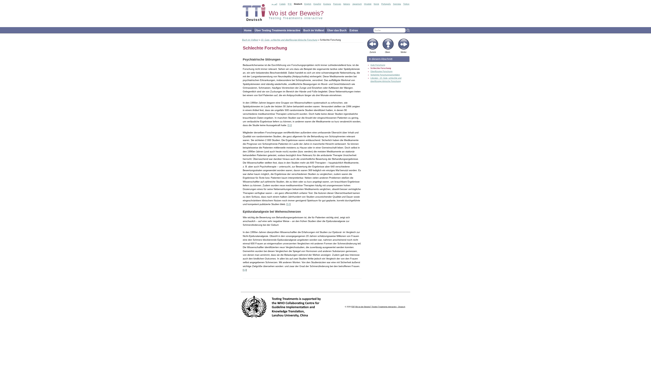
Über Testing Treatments (277, 30)
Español (317, 4)
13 (244, 270)
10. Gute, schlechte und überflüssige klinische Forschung (289, 40)
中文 (290, 4)
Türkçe (406, 4)
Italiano (346, 4)
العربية (274, 4)
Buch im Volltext (313, 30)
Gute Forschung (377, 65)
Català (282, 4)
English (307, 4)
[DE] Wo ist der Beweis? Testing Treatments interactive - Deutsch (378, 307)
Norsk (376, 4)
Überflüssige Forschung (381, 71)
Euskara (327, 4)
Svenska (397, 4)
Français (337, 4)
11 (289, 125)
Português (386, 4)
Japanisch (357, 4)
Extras (354, 30)
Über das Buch (337, 30)
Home (248, 30)
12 (288, 204)
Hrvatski (367, 4)
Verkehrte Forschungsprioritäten (385, 75)
